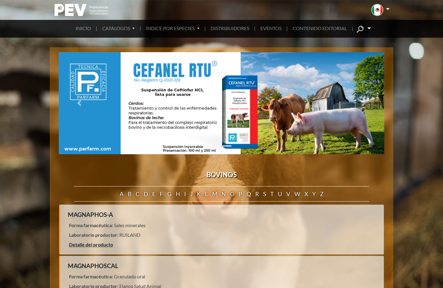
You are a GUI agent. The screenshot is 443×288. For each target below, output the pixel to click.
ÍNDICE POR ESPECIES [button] (171, 28)
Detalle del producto (91, 244)
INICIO (83, 28)
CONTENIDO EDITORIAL (320, 28)
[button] (380, 9)
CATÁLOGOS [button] (116, 28)
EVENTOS (270, 28)
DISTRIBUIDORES (230, 28)
